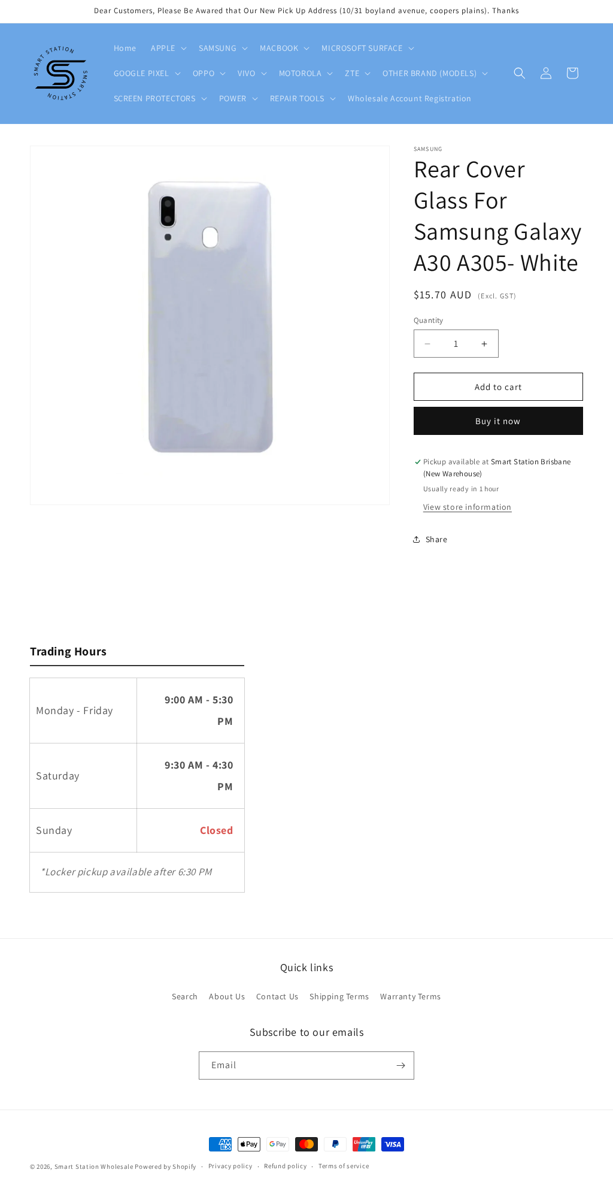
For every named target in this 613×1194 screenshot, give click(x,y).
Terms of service (343, 1166)
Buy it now (498, 421)
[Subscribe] (400, 1065)
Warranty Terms (410, 996)
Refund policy (285, 1166)
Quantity (429, 320)
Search (185, 996)
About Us (227, 996)
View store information (467, 506)
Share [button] (437, 539)
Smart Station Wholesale (93, 1166)
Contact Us (277, 996)
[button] (168, 48)
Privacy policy (230, 1166)
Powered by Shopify (165, 1166)
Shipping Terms (339, 996)
